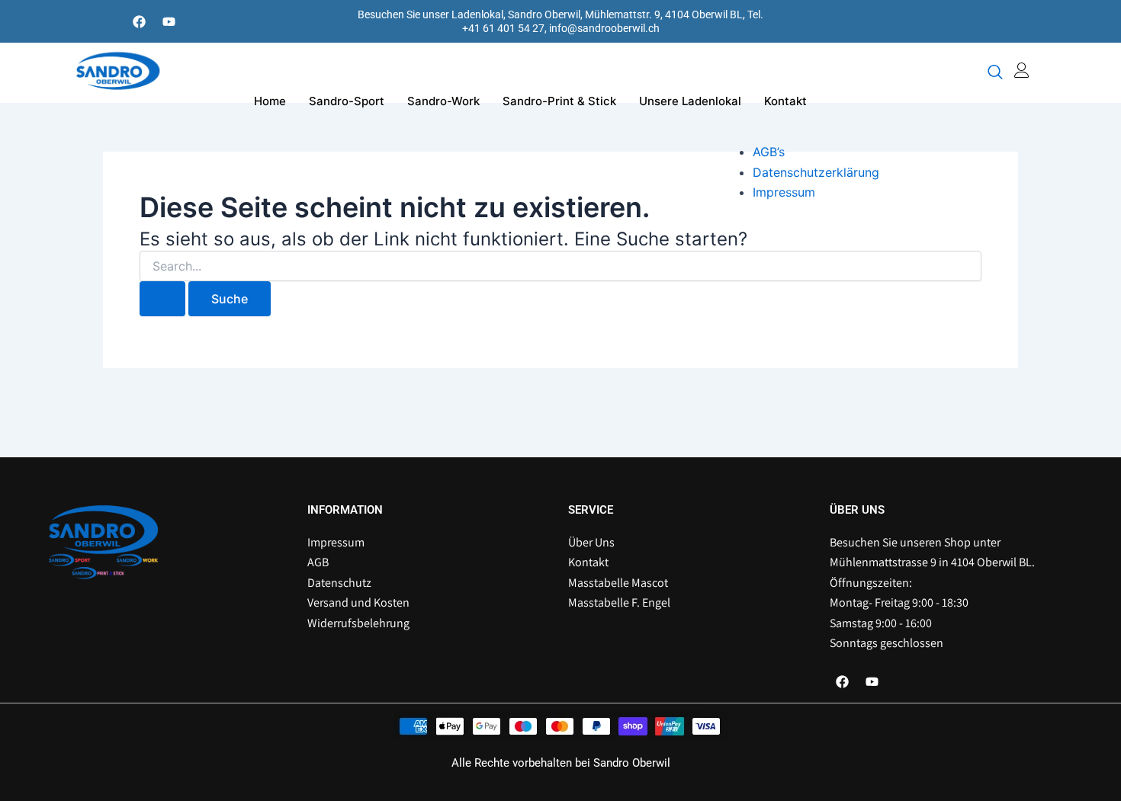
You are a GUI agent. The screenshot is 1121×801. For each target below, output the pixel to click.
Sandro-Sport (346, 101)
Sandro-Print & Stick (559, 101)
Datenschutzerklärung (816, 172)
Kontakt (785, 101)
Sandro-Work (443, 101)
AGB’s (769, 151)
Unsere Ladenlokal (690, 101)
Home (270, 101)
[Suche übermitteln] (162, 298)
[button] (995, 73)
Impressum (784, 192)
